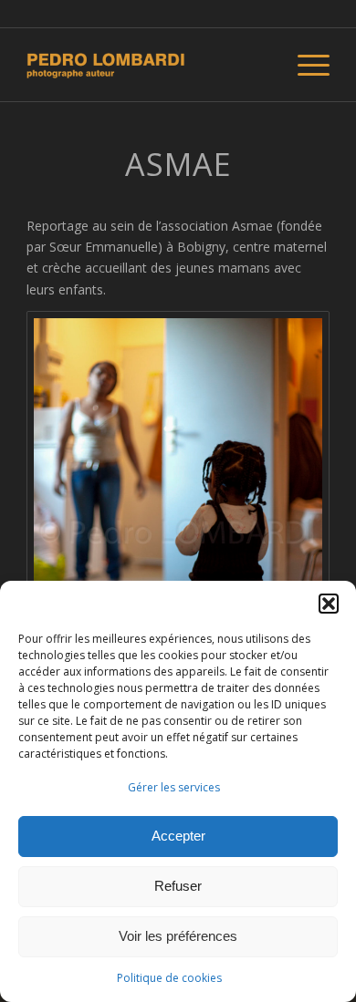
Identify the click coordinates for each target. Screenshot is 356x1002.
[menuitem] (304, 64)
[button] (328, 603)
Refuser (178, 886)
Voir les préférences (178, 936)
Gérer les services (174, 787)
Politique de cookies (169, 978)
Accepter (178, 835)
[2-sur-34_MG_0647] (178, 537)
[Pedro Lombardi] (147, 64)
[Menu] (304, 64)
